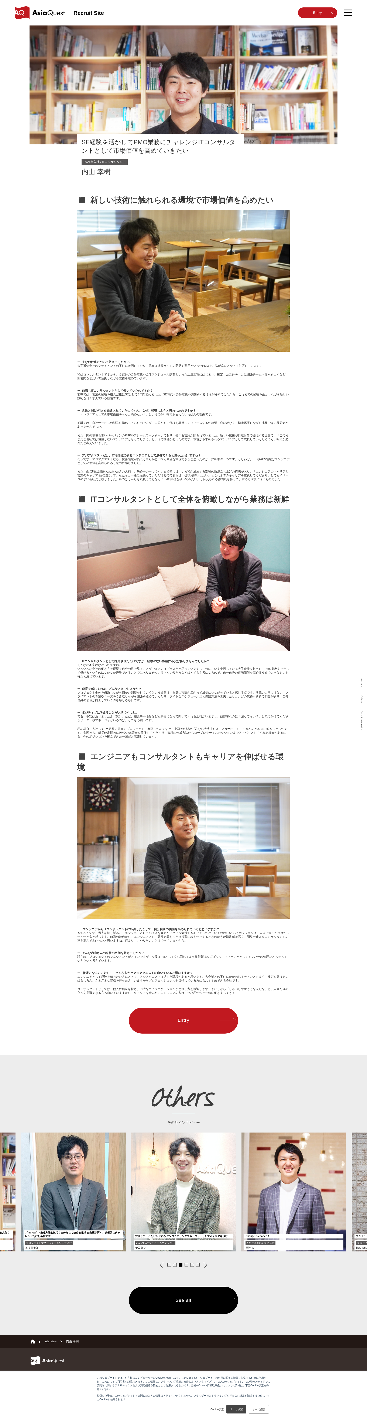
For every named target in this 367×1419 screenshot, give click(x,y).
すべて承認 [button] (236, 1409)
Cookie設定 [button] (217, 1409)
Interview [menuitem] (362, 682)
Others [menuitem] (362, 698)
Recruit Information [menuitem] (362, 720)
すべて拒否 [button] (259, 1409)
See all (183, 1300)
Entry (183, 1020)
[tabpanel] (183, 1192)
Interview (50, 1341)
